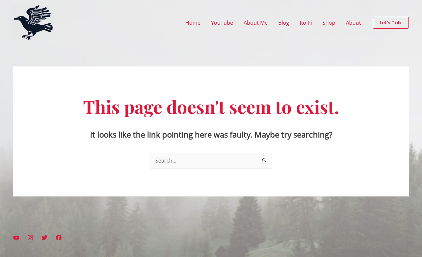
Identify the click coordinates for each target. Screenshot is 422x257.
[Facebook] (59, 238)
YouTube (222, 22)
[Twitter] (44, 238)
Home (192, 22)
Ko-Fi (306, 22)
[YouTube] (16, 238)
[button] (391, 23)
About (353, 22)
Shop (328, 22)
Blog (283, 22)
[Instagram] (30, 238)
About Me (256, 22)
